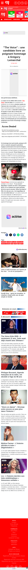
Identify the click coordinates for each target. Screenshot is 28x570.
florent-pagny (20, 241)
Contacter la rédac (14, 538)
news (12, 243)
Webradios (8, 19)
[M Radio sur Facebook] (7, 567)
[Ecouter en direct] (19, 2)
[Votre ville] (15, 2)
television (3, 241)
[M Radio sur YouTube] (16, 567)
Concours (14, 536)
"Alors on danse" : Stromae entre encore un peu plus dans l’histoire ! (12, 409)
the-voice (14, 241)
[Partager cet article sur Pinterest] (14, 235)
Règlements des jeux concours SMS (14, 559)
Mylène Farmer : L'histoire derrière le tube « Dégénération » (12, 445)
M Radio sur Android (14, 551)
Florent (3, 182)
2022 (22, 243)
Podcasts (14, 542)
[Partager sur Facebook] (6, 235)
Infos (14, 532)
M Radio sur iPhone (14, 549)
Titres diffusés (14, 524)
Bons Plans (14, 530)
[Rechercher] (22, 2)
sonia (15, 243)
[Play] (2, 8)
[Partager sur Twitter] (10, 235)
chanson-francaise (5, 243)
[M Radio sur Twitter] (11, 567)
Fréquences (14, 526)
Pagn (6, 182)
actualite (9, 241)
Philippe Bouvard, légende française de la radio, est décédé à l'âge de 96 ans (12, 375)
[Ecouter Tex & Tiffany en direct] (14, 313)
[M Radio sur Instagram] (20, 567)
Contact (14, 522)
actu (19, 243)
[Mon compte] (25, 2)
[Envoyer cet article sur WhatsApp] (18, 235)
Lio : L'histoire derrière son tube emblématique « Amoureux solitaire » (12, 478)
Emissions (16, 19)
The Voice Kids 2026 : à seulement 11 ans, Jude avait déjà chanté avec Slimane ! (13, 338)
